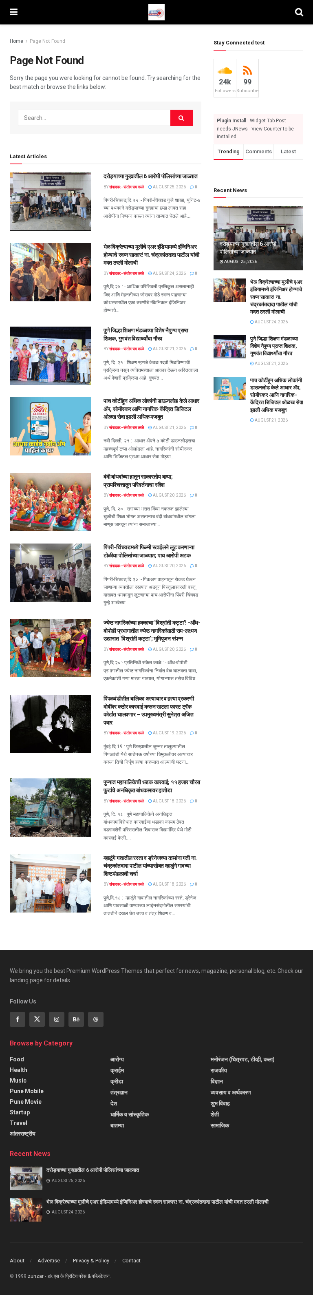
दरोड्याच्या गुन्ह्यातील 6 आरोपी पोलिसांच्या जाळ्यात (151, 176)
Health (18, 1070)
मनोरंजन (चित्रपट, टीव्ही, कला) (243, 1059)
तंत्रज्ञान (119, 1092)
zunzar (36, 1276)
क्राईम (117, 1070)
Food (17, 1059)
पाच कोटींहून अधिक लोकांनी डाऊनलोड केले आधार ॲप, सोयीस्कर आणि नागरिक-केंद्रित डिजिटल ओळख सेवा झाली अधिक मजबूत (151, 409)
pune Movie (26, 1101)
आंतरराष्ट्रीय (22, 1133)
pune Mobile (27, 1091)
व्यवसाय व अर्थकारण (231, 1092)
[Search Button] (181, 118)
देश (113, 1103)
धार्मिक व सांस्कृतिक (129, 1114)
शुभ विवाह (220, 1103)
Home (16, 41)
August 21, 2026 (169, 349)
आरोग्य (117, 1059)
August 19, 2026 (169, 733)
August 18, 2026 (169, 801)
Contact (131, 1260)
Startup (20, 1112)
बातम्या (117, 1125)
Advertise (48, 1260)
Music (18, 1080)
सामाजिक (220, 1125)
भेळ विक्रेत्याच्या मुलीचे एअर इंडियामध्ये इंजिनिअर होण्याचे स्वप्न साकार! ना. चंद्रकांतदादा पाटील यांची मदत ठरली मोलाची (151, 254)
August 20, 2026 (169, 495)
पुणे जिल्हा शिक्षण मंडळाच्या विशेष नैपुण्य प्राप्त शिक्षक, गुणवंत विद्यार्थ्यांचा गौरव (274, 346)
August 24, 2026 (169, 273)
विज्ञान (217, 1081)
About (17, 1260)
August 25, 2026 (169, 187)
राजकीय (219, 1070)
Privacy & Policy (91, 1260)
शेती (215, 1114)
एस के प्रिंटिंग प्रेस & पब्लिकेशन (82, 1276)
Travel (18, 1123)
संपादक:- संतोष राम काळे (126, 187)
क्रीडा (116, 1081)
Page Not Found (47, 41)
